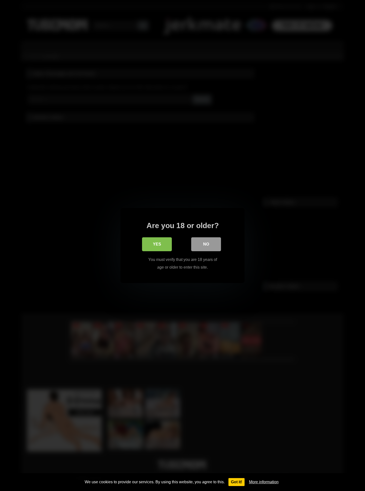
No (206, 244)
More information (264, 482)
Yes (157, 244)
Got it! (236, 482)
